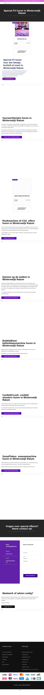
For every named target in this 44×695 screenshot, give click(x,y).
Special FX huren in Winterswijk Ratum (22, 11)
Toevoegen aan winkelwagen (21, 51)
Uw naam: (25, 552)
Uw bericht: (25, 561)
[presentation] (8, 39)
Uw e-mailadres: (25, 557)
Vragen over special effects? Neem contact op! (22, 527)
